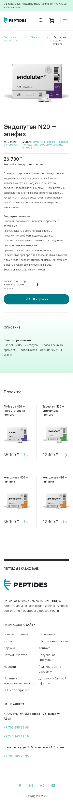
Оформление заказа (53, 641)
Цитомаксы (11, 145)
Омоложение (54, 145)
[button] (66, 52)
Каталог (9, 641)
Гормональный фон (44, 142)
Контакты (45, 648)
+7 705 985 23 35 (16, 756)
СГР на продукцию (16, 690)
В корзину (40, 299)
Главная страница (16, 634)
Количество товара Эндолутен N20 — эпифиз (15, 285)
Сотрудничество (15, 655)
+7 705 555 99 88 (16, 727)
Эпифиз (27, 148)
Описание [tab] (12, 327)
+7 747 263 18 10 (16, 736)
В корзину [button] (25, 454)
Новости (10, 667)
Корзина (10, 648)
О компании (47, 634)
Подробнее (64, 454)
